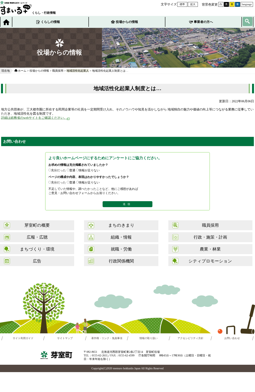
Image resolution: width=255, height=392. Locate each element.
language (247, 4)
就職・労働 (121, 249)
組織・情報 (121, 237)
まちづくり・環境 (37, 249)
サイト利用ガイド (23, 338)
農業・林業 (210, 249)
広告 (37, 261)
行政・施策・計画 (210, 237)
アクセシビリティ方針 (190, 338)
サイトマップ (65, 338)
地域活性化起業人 (78, 70)
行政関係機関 (121, 261)
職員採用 (57, 70)
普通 (72, 170)
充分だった (58, 170)
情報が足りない (89, 170)
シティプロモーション (210, 261)
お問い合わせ (232, 338)
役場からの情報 (127, 21)
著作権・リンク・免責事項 (106, 338)
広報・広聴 (37, 237)
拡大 (192, 4)
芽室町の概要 (37, 225)
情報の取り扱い (148, 338)
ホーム (22, 70)
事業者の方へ (203, 21)
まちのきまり (121, 225)
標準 (182, 4)
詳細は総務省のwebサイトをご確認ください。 (34, 117)
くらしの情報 (50, 21)
